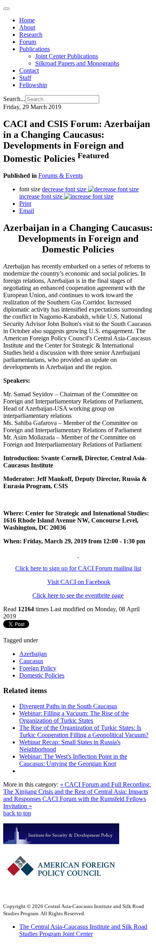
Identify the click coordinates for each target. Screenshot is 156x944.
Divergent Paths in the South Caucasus (68, 706)
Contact (29, 70)
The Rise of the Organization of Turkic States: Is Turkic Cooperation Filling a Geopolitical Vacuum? (83, 731)
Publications (34, 49)
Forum (27, 41)
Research (30, 34)
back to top (17, 813)
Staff (25, 77)
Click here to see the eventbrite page (78, 595)
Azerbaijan (33, 653)
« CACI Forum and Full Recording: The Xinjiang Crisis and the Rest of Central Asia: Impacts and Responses (77, 791)
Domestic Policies (41, 675)
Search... (14, 98)
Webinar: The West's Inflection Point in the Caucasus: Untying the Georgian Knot (73, 760)
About (27, 27)
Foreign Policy (37, 668)
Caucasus (31, 661)
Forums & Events (60, 175)
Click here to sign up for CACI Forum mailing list (78, 568)
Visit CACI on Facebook (78, 581)
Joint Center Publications (66, 56)
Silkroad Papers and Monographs (77, 63)
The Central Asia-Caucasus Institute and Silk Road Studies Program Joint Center (83, 930)
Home (27, 20)
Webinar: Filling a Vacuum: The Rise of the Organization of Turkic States (74, 717)
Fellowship (33, 84)
